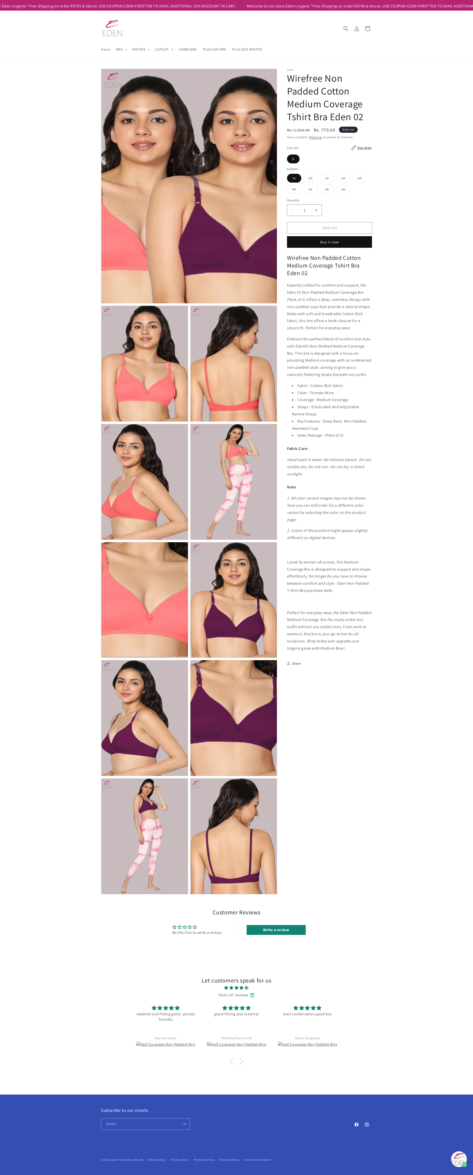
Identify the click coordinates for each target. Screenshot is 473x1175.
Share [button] (296, 663)
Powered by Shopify (130, 1159)
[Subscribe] (184, 1124)
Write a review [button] (276, 929)
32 (329, 179)
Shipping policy (229, 1159)
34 (346, 179)
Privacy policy (179, 1159)
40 (296, 190)
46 (346, 190)
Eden (114, 1159)
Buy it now (329, 242)
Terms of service (204, 1159)
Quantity (293, 200)
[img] (236, 988)
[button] (121, 49)
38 (362, 179)
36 (296, 179)
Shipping (315, 137)
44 (329, 190)
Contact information (257, 1159)
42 (313, 190)
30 (313, 179)
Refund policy (157, 1159)
